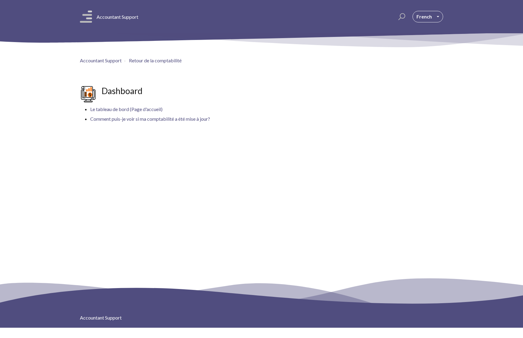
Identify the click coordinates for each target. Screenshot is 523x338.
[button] (400, 17)
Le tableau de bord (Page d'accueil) (126, 109)
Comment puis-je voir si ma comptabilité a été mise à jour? (150, 119)
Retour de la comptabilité (155, 60)
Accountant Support (101, 60)
